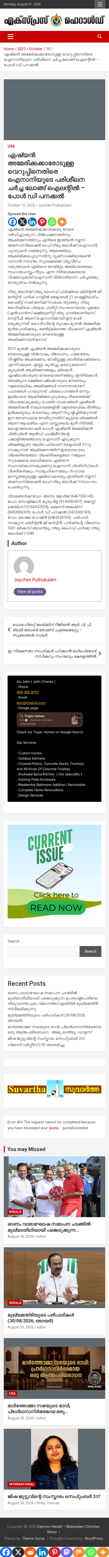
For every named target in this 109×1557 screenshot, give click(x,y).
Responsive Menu (100, 4)
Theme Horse (33, 1538)
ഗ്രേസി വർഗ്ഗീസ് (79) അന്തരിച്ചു (36, 1045)
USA (11, 146)
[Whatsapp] (52, 221)
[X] (22, 221)
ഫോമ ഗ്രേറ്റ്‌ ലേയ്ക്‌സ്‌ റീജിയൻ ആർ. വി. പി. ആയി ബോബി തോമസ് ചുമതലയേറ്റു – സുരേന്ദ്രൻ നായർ (52, 630)
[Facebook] (12, 221)
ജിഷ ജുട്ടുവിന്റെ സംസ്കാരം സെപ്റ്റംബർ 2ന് (46, 1038)
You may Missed (26, 1149)
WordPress (94, 1538)
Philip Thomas (48, 1503)
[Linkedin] (32, 221)
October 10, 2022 (21, 205)
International (21, 1484)
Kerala (15, 1212)
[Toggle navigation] (10, 37)
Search (13, 941)
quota (54, 1128)
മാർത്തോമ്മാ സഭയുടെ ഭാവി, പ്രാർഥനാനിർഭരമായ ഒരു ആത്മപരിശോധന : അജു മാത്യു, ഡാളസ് (53, 1411)
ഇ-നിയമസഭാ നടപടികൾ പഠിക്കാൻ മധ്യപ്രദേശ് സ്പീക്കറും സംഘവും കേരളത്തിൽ (52, 654)
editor (41, 1236)
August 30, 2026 (21, 1236)
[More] (62, 221)
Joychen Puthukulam (55, 205)
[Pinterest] (42, 221)
